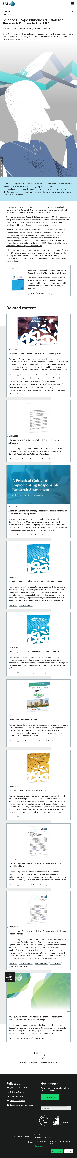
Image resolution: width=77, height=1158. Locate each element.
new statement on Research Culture (25, 217)
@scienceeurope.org (18, 1088)
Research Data (15, 394)
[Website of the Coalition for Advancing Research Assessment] (44, 1125)
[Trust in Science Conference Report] (38, 696)
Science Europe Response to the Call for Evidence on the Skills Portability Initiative (35, 864)
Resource (32, 293)
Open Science (53, 378)
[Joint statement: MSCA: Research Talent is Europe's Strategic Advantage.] (38, 416)
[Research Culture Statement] (18, 281)
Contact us (50, 1097)
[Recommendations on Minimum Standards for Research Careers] (38, 557)
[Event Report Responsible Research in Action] (38, 766)
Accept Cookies (57, 1151)
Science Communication (33, 381)
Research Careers (25, 28)
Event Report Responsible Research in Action (27, 790)
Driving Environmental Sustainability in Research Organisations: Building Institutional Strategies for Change (35, 1018)
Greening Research (39, 378)
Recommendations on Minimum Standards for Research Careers (36, 581)
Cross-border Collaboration (55, 375)
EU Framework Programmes (19, 378)
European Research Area (18, 387)
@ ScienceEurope (17, 1092)
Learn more (39, 1146)
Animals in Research (54, 384)
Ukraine (22, 375)
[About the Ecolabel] (62, 1125)
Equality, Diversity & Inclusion (41, 387)
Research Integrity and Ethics (54, 390)
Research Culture (10, 28)
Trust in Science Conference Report (23, 719)
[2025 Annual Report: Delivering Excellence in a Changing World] (38, 330)
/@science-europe (17, 1100)
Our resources (48, 1062)
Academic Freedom (37, 384)
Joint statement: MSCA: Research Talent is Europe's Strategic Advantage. (34, 441)
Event (12, 1038)
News (7, 11)
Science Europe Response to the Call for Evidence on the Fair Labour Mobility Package (37, 932)
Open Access (28, 394)
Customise (68, 1151)
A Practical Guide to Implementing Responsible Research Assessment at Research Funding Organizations (38, 512)
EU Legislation (50, 381)
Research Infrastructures (18, 384)
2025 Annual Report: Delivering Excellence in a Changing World (35, 353)
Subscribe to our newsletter (21, 1105)
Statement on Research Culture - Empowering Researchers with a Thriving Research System (47, 271)
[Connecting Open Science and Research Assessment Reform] (38, 628)
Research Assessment (42, 28)
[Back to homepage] (9, 3)
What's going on (29, 1062)
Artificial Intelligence (35, 375)
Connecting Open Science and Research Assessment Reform (34, 651)
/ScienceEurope (16, 1096)
